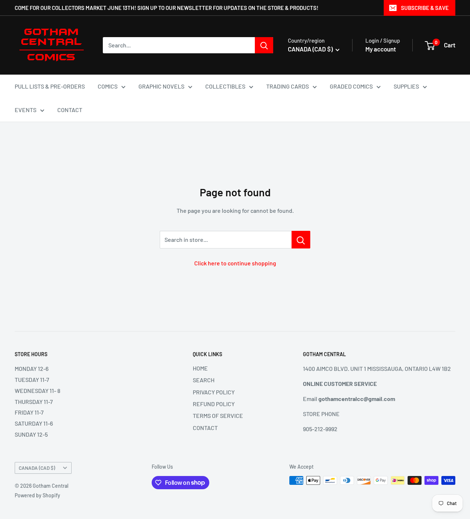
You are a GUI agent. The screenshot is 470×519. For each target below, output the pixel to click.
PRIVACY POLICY (214, 392)
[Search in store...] (301, 239)
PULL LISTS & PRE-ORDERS (50, 86)
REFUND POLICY (214, 403)
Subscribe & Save (425, 7)
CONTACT (69, 109)
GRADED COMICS (351, 86)
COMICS (108, 86)
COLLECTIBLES (225, 86)
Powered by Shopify (37, 495)
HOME (200, 368)
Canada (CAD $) (37, 468)
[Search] (264, 45)
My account (380, 49)
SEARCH (203, 379)
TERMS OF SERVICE (218, 415)
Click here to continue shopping (235, 263)
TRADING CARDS (287, 86)
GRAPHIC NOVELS (161, 86)
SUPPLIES (406, 86)
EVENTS (25, 109)
